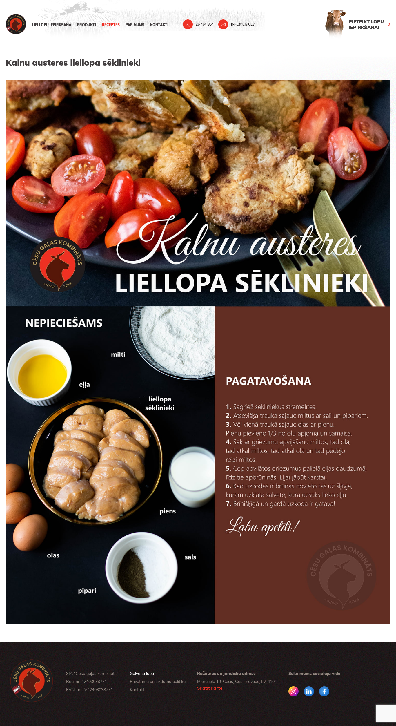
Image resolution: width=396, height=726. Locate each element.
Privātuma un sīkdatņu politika (158, 681)
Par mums (135, 25)
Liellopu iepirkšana (51, 25)
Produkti (86, 25)
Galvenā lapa (142, 673)
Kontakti (159, 25)
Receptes (111, 25)
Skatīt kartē (210, 688)
